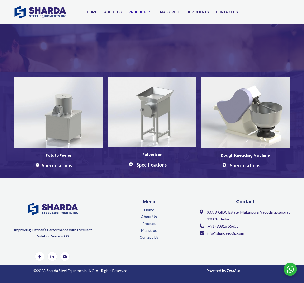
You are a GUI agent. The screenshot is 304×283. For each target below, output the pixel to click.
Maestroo (169, 12)
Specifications (57, 165)
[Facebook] (39, 256)
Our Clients (197, 12)
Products (138, 12)
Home (92, 12)
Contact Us (227, 12)
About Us (113, 12)
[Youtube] (65, 256)
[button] (58, 168)
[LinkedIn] (52, 256)
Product (149, 223)
